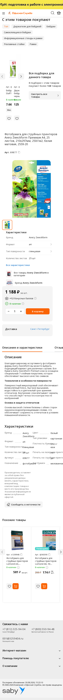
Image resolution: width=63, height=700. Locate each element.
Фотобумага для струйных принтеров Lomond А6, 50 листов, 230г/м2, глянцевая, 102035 (45, 564)
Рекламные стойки (14, 44)
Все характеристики (18, 265)
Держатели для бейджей (27, 26)
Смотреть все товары (39, 95)
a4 (30, 244)
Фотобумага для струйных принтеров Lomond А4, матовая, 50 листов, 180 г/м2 (17, 564)
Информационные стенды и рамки (23, 38)
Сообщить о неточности (25, 504)
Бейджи (50, 26)
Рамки (33, 44)
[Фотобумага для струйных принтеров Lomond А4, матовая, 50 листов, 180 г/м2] (17, 540)
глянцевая (34, 251)
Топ (6, 26)
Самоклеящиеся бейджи (17, 32)
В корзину (38, 311)
